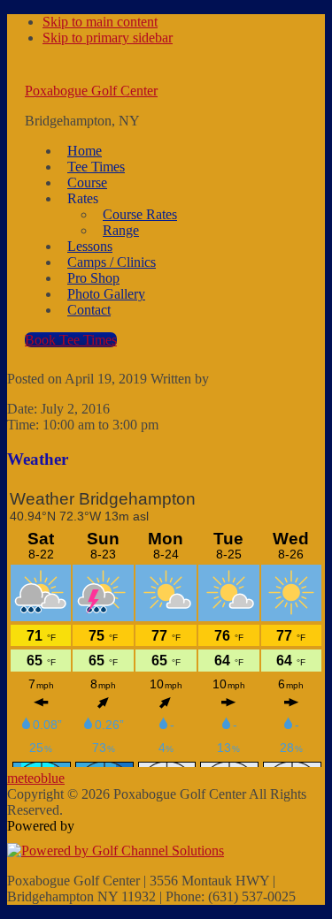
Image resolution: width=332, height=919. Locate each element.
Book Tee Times (71, 339)
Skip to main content (100, 21)
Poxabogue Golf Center (91, 90)
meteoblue (36, 778)
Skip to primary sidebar (107, 37)
